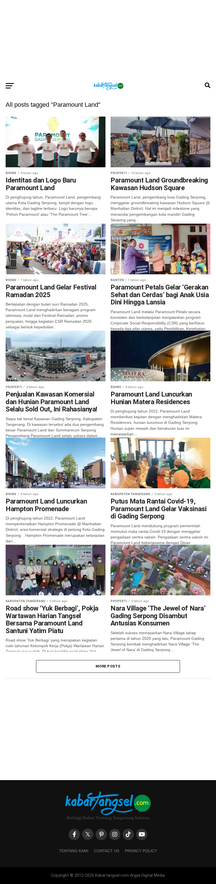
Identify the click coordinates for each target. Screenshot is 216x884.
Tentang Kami (73, 851)
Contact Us (106, 851)
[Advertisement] (108, 39)
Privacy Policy (141, 851)
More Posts (108, 666)
